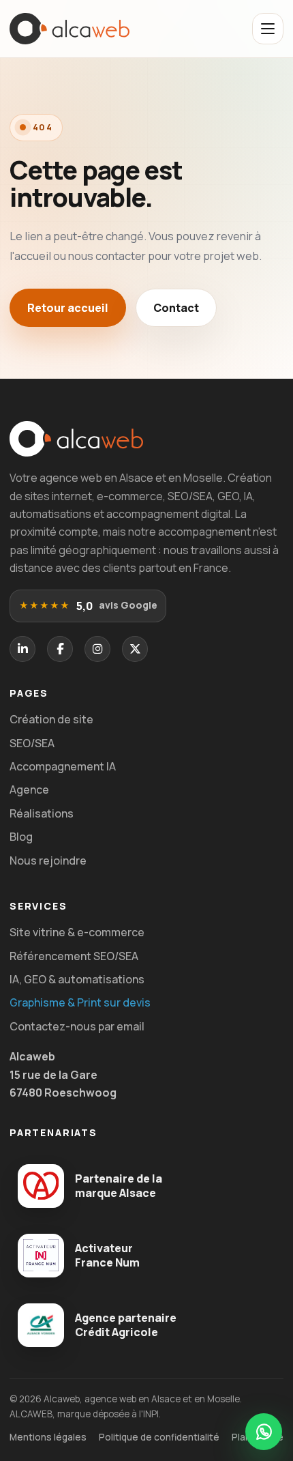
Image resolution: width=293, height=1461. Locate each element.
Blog (21, 836)
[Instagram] (97, 649)
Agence (29, 789)
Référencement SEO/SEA (74, 956)
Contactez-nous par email (77, 1026)
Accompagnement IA (63, 766)
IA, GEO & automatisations (77, 979)
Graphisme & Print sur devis (80, 1002)
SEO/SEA (32, 743)
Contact (176, 307)
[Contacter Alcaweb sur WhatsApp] (263, 1431)
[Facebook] (60, 649)
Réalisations (42, 813)
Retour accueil (67, 307)
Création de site (51, 719)
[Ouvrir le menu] (267, 28)
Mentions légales (48, 1437)
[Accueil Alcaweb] (69, 29)
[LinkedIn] (22, 649)
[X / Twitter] (135, 649)
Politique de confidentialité (159, 1437)
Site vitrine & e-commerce (77, 932)
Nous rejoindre (48, 860)
